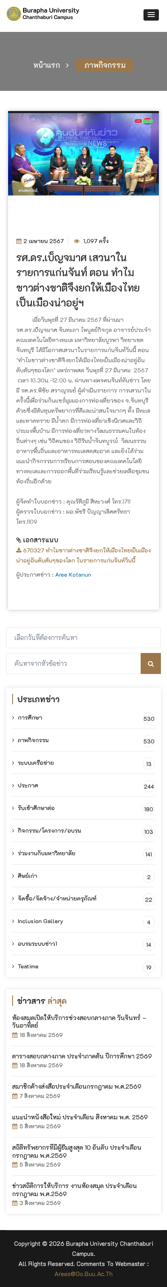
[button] (151, 15)
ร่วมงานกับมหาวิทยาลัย (45, 853)
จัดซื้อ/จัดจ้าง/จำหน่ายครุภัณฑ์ (56, 898)
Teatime (27, 966)
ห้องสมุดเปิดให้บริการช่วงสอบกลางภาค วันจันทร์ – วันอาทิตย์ (79, 1022)
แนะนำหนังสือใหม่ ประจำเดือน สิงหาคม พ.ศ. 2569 (80, 1117)
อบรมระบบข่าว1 (36, 943)
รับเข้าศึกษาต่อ (35, 808)
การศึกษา (29, 717)
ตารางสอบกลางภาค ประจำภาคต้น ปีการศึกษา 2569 (82, 1056)
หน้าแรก (46, 65)
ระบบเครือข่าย (35, 762)
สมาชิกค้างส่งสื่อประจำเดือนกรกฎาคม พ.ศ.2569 (76, 1086)
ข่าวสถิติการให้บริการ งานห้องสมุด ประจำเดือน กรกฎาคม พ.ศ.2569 (74, 1190)
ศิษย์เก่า (26, 876)
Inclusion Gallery (39, 921)
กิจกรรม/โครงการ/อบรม (48, 830)
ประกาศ (27, 785)
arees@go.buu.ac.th (83, 1274)
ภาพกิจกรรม (105, 65)
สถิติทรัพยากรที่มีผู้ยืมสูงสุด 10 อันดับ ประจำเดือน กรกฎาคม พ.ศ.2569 (76, 1151)
